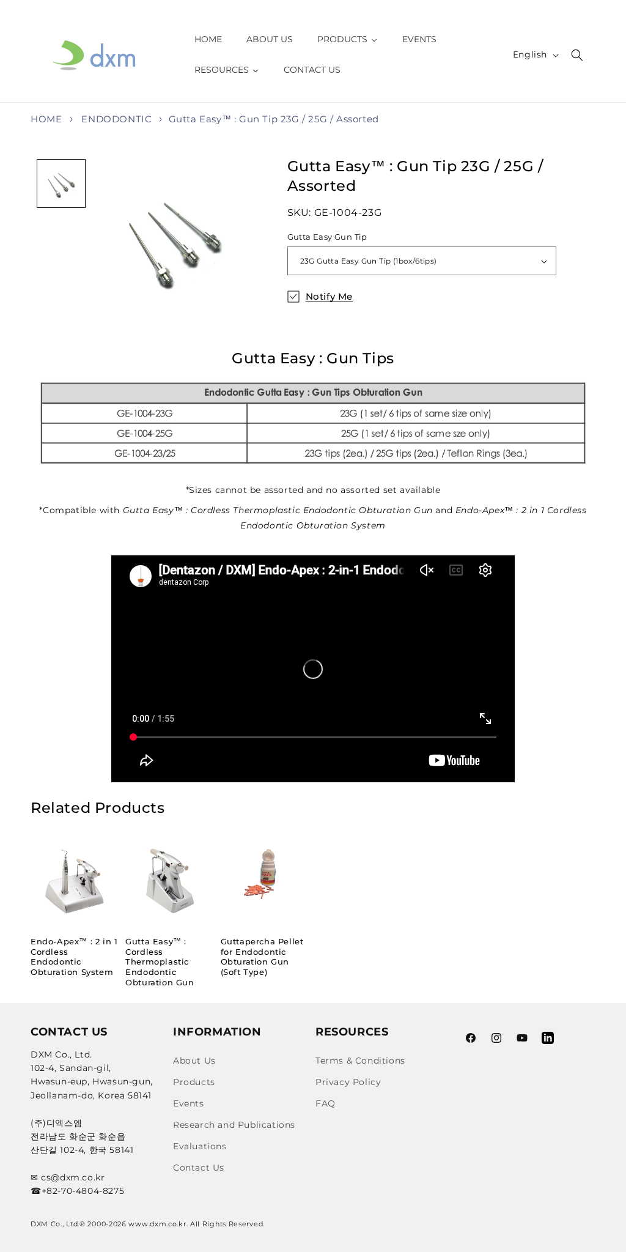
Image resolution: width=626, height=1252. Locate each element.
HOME (46, 119)
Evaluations (200, 1146)
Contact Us (198, 1167)
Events (188, 1103)
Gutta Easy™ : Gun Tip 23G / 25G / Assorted (274, 119)
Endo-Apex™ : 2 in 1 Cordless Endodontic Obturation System (74, 956)
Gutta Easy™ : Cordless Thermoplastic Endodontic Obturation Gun (159, 962)
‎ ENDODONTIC (115, 119)
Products (194, 1081)
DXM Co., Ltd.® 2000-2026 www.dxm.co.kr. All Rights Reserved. (148, 1224)
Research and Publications (234, 1124)
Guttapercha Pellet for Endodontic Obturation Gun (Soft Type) (262, 956)
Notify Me (329, 296)
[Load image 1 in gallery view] (61, 183)
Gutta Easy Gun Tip (327, 237)
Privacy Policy (348, 1081)
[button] (577, 55)
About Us (194, 1060)
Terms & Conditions (360, 1060)
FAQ (325, 1103)
